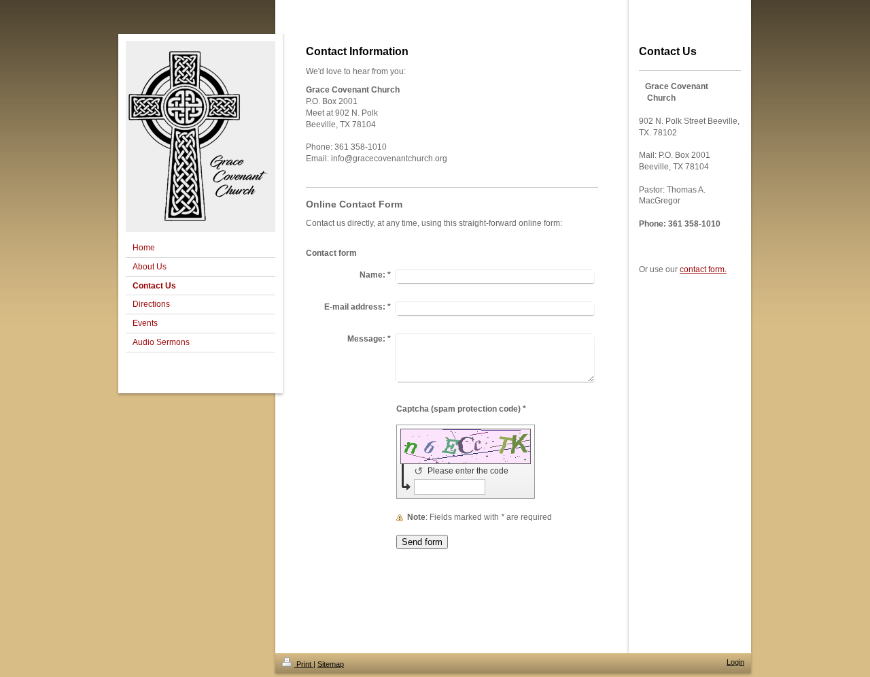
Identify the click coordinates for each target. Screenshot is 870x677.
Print (303, 664)
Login (735, 662)
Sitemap (330, 664)
